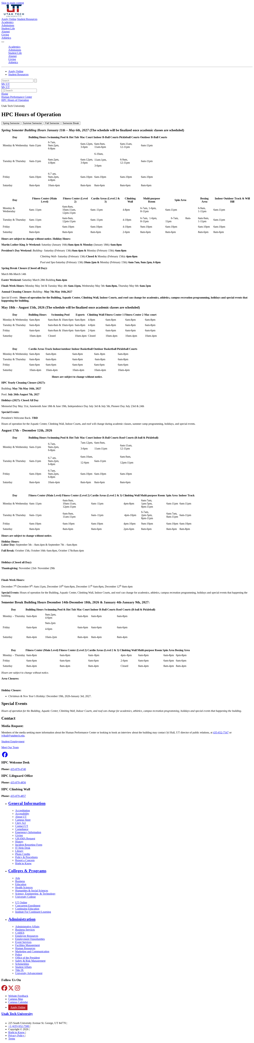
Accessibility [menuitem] (22, 813)
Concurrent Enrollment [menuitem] (27, 905)
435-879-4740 (18, 769)
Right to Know (16, 1032)
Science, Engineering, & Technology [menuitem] (35, 893)
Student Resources (27, 19)
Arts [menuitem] (17, 878)
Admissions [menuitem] (7, 25)
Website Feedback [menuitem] (18, 995)
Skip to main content (12, 2)
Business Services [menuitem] (25, 929)
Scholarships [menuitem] (22, 963)
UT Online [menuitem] (21, 902)
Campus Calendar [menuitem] (18, 1002)
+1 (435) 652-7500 (19, 1026)
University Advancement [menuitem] (28, 973)
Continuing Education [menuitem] (27, 908)
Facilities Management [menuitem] (27, 945)
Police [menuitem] (18, 954)
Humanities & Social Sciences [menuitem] (31, 890)
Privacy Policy (16, 1035)
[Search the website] (35, 80)
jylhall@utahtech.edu (13, 735)
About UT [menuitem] (21, 816)
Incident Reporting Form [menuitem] (28, 844)
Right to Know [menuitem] (23, 863)
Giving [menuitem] (5, 34)
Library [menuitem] (19, 850)
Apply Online (8, 19)
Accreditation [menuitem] (22, 810)
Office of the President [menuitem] (27, 957)
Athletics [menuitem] (6, 37)
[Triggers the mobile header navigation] (2, 41)
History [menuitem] (19, 841)
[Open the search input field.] (2, 90)
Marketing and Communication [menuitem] (32, 951)
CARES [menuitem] (19, 932)
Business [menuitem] (20, 881)
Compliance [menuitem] (21, 829)
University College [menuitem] (25, 896)
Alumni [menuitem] (5, 31)
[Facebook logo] (4, 755)
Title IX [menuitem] (19, 970)
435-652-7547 (221, 732)
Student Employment (12, 741)
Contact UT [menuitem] (21, 826)
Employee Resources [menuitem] (26, 935)
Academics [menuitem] (7, 22)
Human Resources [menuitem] (25, 948)
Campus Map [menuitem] (15, 999)
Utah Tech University (17, 1014)
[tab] (11, 123)
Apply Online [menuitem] (17, 1007)
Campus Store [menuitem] (23, 819)
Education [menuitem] (20, 884)
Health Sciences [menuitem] (24, 887)
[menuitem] (130, 803)
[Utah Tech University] (13, 16)
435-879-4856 (18, 782)
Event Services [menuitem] (23, 942)
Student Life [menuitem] (8, 28)
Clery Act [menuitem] (20, 822)
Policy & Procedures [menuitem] (26, 857)
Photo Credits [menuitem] (22, 854)
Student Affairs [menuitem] (23, 967)
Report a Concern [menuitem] (25, 860)
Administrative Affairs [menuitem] (27, 926)
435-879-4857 (18, 795)
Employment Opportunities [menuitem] (30, 939)
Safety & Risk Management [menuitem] (30, 960)
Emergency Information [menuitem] (28, 832)
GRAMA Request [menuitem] (25, 838)
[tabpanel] (127, 215)
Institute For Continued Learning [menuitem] (33, 911)
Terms (11, 1038)
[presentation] (15, 100)
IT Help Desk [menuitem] (22, 847)
